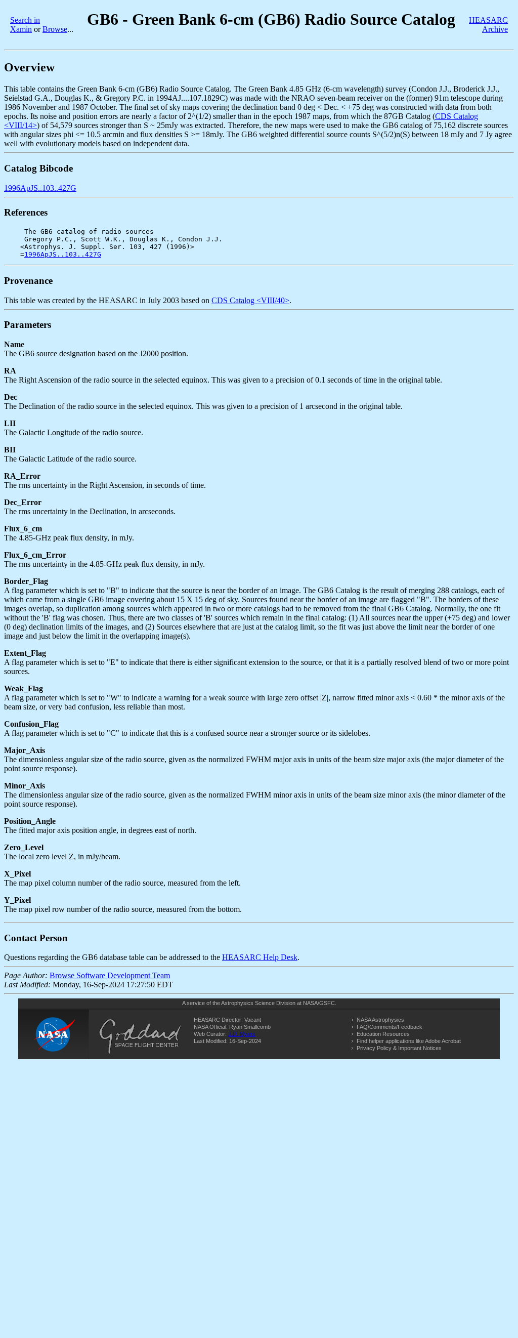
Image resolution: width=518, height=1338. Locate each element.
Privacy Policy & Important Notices (399, 1048)
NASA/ (311, 1003)
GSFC (327, 1003)
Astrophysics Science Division (258, 1003)
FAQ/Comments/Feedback (389, 1027)
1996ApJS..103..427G (40, 188)
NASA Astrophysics (380, 1020)
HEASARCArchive (488, 24)
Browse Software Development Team (110, 975)
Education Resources (383, 1034)
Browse (54, 29)
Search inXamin (25, 24)
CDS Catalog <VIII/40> (250, 300)
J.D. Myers (241, 1034)
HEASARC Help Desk (259, 957)
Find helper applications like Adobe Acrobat (409, 1041)
